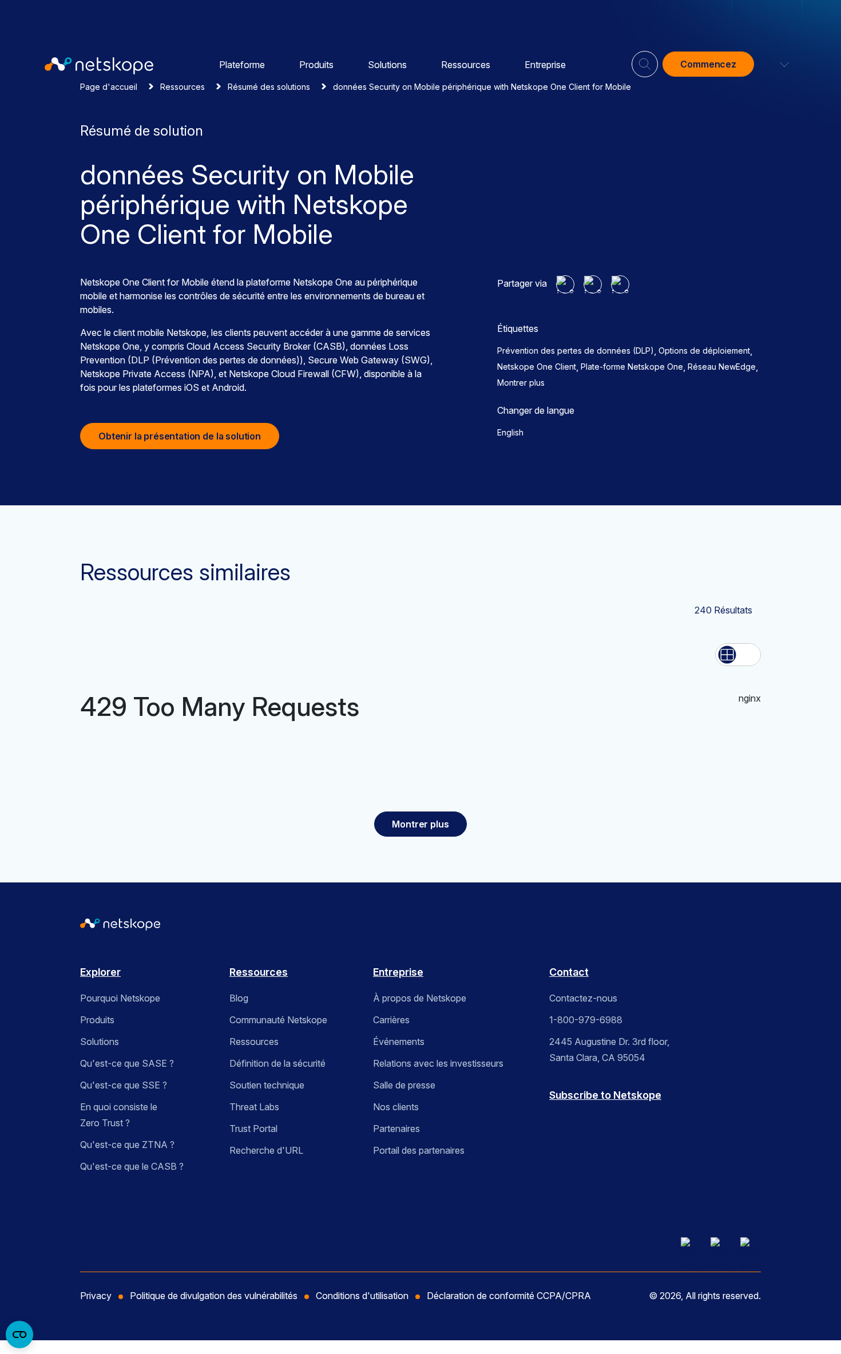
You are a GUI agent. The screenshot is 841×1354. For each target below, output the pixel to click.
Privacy (96, 1295)
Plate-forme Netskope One (632, 366)
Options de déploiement (704, 350)
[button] (777, 64)
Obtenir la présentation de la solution (179, 436)
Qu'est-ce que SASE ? (127, 1063)
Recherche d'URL (266, 1150)
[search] (644, 59)
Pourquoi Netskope (120, 998)
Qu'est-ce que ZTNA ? (127, 1144)
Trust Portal (253, 1128)
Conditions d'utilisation (362, 1295)
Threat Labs (254, 1107)
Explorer (100, 972)
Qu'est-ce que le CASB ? (132, 1166)
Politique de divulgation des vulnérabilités (213, 1295)
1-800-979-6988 (585, 1020)
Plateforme (242, 64)
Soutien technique (266, 1085)
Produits (316, 64)
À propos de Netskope (419, 998)
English (510, 432)
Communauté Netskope (278, 1020)
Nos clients (396, 1107)
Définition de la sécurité (277, 1063)
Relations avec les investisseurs (438, 1063)
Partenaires (396, 1128)
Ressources (465, 64)
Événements (399, 1041)
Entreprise (545, 64)
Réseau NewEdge (722, 366)
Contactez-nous (583, 998)
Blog (238, 998)
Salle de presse (404, 1085)
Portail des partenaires (419, 1150)
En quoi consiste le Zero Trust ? (118, 1115)
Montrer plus (521, 382)
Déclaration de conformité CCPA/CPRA (509, 1295)
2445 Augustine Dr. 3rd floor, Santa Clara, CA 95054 (609, 1049)
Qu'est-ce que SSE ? (123, 1085)
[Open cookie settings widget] (19, 1334)
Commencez (708, 64)
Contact (569, 972)
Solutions (387, 64)
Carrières (391, 1020)
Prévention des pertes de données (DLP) (575, 350)
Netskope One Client (536, 366)
